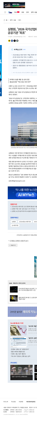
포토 (23, 12)
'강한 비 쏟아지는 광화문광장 (19, 376)
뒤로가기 (13, 245)
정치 (27, 12)
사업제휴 (21, 401)
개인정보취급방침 (30, 401)
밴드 (17, 41)
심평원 (14, 222)
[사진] (18, 330)
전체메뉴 (5, 12)
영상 (15, 12)
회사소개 (5, 401)
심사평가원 (15, 225)
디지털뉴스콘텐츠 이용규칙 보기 (19, 241)
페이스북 (12, 41)
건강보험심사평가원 (25, 222)
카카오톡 (9, 41)
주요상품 (13, 401)
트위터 (15, 41)
